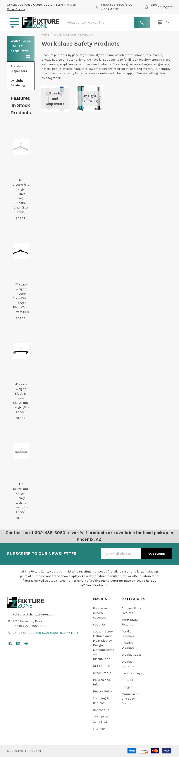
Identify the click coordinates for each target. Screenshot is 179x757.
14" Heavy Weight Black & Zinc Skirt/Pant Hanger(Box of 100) (20, 398)
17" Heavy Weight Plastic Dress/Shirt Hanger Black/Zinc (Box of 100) (20, 298)
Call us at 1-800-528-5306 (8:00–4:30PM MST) (45, 633)
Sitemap (99, 728)
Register (168, 7)
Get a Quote (33, 5)
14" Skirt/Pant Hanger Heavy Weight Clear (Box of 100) (20, 498)
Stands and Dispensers (19, 69)
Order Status (16, 9)
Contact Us (15, 5)
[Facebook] (10, 643)
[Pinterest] (26, 643)
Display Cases (132, 654)
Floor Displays (132, 673)
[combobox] (107, 22)
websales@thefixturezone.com (34, 614)
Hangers (128, 687)
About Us (99, 624)
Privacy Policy (103, 691)
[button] (14, 23)
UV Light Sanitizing (18, 83)
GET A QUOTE (102, 666)
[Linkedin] (18, 643)
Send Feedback (96, 585)
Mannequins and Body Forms (130, 698)
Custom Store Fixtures (60, 5)
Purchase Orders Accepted (100, 613)
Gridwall (127, 680)
